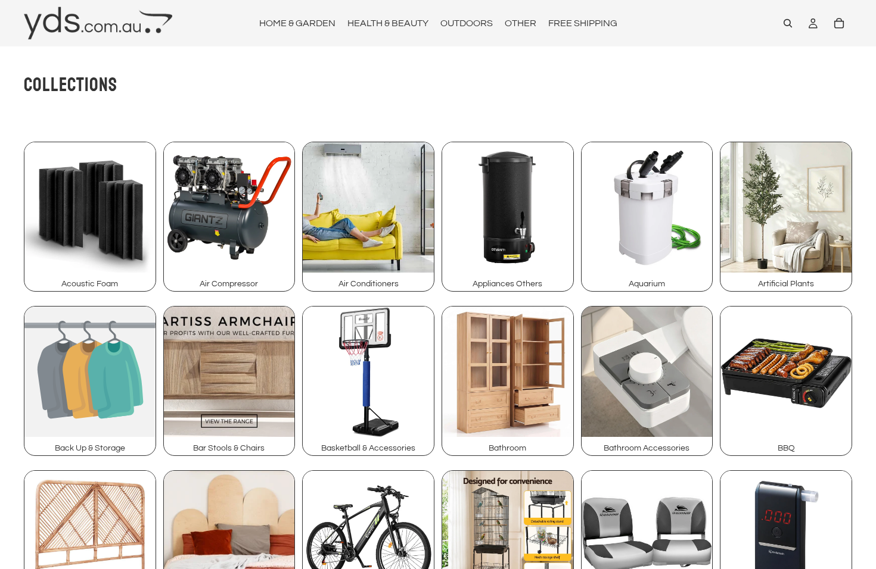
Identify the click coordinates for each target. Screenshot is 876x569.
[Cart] (839, 23)
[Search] (788, 23)
